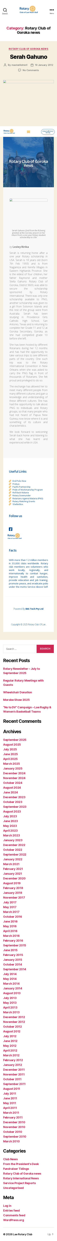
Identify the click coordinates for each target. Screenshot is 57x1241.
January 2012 (12, 1065)
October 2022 (12, 849)
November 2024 (14, 778)
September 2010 (14, 1136)
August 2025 (12, 744)
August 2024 (12, 787)
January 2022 (12, 859)
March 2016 (11, 935)
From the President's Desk (21, 1164)
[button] (28, 131)
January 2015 (12, 959)
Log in (7, 1205)
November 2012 (14, 1021)
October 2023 (12, 802)
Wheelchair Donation (17, 692)
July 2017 (9, 902)
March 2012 (11, 1055)
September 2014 (14, 969)
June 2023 (10, 821)
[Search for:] (18, 649)
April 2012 (10, 1050)
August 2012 (11, 1031)
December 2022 (14, 845)
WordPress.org (13, 1220)
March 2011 (11, 1112)
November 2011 (14, 1074)
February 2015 (13, 955)
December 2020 (14, 878)
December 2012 (14, 1017)
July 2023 (10, 816)
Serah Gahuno (28, 56)
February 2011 (13, 1117)
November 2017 (14, 897)
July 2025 (10, 749)
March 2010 (11, 1141)
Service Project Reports (19, 1183)
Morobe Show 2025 (16, 699)
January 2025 (12, 768)
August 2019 (12, 883)
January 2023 (12, 840)
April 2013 (10, 1007)
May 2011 (9, 1103)
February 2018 (13, 888)
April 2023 (10, 830)
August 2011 (11, 1088)
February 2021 (13, 869)
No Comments (31, 70)
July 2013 (10, 998)
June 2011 (10, 1098)
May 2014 (10, 978)
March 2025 (11, 763)
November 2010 (14, 1127)
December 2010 (14, 1122)
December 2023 (14, 797)
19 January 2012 (44, 64)
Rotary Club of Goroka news (28, 48)
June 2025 (10, 754)
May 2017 (9, 907)
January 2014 (12, 988)
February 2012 (13, 1060)
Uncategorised (13, 1188)
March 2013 (11, 1012)
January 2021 (12, 873)
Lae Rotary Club (22, 1234)
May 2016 (10, 926)
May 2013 (10, 1002)
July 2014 (10, 974)
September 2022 (14, 854)
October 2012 (12, 1026)
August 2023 (12, 811)
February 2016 (13, 940)
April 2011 (10, 1108)
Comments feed (14, 1215)
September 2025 (14, 739)
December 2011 (14, 1069)
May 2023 (10, 825)
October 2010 (12, 1131)
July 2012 (9, 1036)
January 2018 (12, 892)
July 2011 (9, 1093)
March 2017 (11, 912)
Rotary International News (21, 1178)
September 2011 (14, 1084)
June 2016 (10, 921)
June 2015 (10, 950)
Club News (10, 1159)
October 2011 (12, 1079)
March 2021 (11, 864)
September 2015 (14, 945)
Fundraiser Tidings (16, 1168)
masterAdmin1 (20, 64)
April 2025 (10, 759)
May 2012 (9, 1045)
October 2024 (12, 782)
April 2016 (10, 931)
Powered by (28, 608)
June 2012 (10, 1041)
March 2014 (11, 983)
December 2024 (14, 773)
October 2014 (12, 964)
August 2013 (12, 993)
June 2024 (10, 792)
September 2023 (14, 806)
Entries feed (11, 1210)
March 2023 (11, 835)
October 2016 (12, 916)
